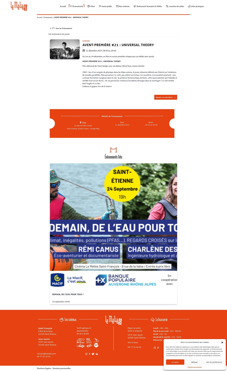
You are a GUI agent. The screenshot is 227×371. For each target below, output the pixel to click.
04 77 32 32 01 (44, 356)
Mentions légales (44, 368)
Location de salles (176, 6)
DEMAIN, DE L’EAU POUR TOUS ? (68, 294)
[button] (222, 342)
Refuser (194, 362)
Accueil (63, 6)
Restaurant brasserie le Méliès (149, 6)
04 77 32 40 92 (134, 347)
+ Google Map (94, 128)
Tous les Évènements (64, 28)
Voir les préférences (214, 362)
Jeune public (107, 6)
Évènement (86, 41)
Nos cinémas (124, 6)
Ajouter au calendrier (164, 97)
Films (92, 6)
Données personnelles (195, 367)
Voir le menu (133, 342)
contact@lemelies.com (46, 353)
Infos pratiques (197, 6)
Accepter (175, 362)
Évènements (78, 6)
